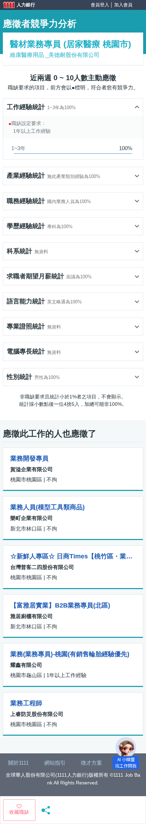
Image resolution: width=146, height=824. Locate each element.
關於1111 (18, 763)
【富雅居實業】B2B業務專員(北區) (60, 605)
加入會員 (123, 4)
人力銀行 (16, 5)
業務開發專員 (29, 458)
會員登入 (100, 4)
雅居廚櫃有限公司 (31, 616)
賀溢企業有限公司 (31, 469)
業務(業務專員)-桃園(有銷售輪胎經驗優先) (69, 654)
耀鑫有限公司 (26, 665)
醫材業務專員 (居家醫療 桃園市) (70, 44)
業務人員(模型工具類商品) (47, 507)
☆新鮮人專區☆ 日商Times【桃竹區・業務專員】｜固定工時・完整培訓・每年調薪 (73, 556)
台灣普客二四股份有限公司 (42, 567)
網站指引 (55, 763)
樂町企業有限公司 (31, 518)
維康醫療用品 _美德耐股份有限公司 (55, 55)
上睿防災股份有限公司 (36, 714)
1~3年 (18, 148)
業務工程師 (26, 703)
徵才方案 (91, 763)
